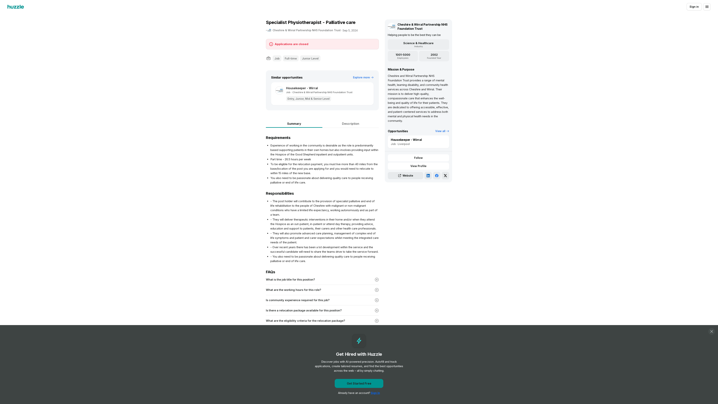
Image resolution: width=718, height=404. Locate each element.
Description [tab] (350, 124)
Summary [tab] (294, 124)
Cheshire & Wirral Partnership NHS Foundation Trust (307, 30)
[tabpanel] (322, 252)
